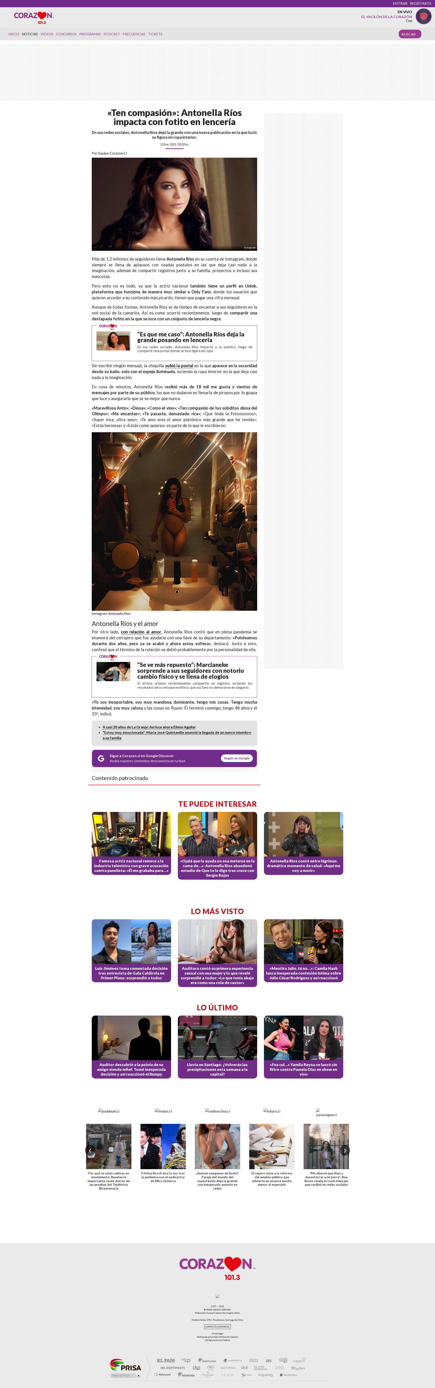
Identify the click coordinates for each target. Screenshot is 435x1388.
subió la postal (179, 365)
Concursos (66, 34)
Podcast (112, 34)
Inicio (13, 34)
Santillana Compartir (232, 1361)
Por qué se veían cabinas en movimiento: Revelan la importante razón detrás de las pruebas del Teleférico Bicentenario (109, 1180)
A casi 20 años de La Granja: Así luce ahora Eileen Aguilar (149, 727)
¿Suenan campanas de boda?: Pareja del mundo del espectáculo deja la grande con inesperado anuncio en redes (217, 1180)
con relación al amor (141, 631)
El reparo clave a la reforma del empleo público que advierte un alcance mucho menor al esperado (271, 1178)
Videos (47, 34)
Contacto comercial (217, 1326)
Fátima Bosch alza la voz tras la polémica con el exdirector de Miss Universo (163, 1177)
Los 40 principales (187, 1361)
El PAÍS (166, 1361)
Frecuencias (134, 34)
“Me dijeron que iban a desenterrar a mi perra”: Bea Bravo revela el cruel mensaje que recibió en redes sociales (326, 1178)
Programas (90, 34)
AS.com (266, 1361)
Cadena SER (252, 1361)
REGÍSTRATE (420, 3)
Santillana (208, 1361)
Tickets (155, 34)
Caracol (298, 1361)
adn (281, 1361)
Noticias (30, 34)
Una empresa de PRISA (125, 1364)
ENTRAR (400, 3)
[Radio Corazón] (34, 17)
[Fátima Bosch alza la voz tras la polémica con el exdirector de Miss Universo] (163, 1146)
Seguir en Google (237, 758)
